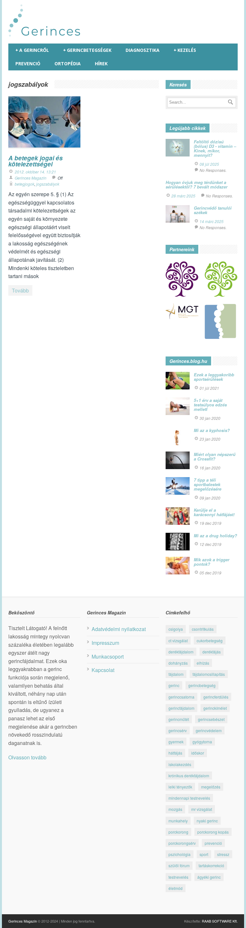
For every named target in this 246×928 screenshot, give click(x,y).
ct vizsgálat (178, 640)
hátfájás (175, 753)
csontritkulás (203, 629)
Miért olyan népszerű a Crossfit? (214, 456)
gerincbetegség (202, 685)
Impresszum (105, 642)
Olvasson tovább (27, 757)
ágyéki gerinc (209, 877)
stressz (223, 854)
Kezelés (185, 50)
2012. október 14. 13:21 (35, 171)
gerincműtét (178, 719)
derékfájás (211, 651)
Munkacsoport (108, 656)
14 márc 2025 (212, 221)
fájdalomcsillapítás (209, 674)
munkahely (178, 820)
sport (204, 854)
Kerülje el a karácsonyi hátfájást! (214, 512)
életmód (175, 888)
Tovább (20, 290)
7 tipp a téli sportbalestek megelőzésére (207, 484)
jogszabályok (47, 184)
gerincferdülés (215, 697)
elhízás (203, 663)
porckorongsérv (182, 843)
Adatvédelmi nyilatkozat (119, 629)
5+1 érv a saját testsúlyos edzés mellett (210, 404)
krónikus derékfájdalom (188, 775)
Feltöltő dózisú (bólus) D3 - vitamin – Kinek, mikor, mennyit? (215, 148)
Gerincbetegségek (87, 50)
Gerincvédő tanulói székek (213, 210)
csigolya (175, 629)
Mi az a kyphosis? (212, 430)
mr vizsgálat (201, 809)
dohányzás (178, 663)
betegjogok (24, 184)
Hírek (101, 63)
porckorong (178, 832)
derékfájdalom (180, 651)
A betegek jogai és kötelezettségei (35, 161)
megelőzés (210, 786)
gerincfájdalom (181, 708)
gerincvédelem (209, 730)
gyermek (176, 741)
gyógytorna (202, 741)
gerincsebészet (211, 719)
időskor (197, 753)
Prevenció (27, 63)
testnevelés (178, 877)
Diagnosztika (143, 50)
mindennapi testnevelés (189, 798)
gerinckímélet (215, 708)
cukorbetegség (210, 640)
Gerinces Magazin (30, 177)
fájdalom (176, 674)
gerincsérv (177, 730)
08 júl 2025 (209, 164)
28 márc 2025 (183, 195)
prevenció (213, 843)
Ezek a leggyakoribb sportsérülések (214, 377)
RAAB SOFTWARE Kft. (220, 921)
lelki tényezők (180, 786)
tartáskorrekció (211, 865)
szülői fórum (179, 865)
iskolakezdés (179, 764)
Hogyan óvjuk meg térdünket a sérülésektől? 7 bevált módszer (196, 184)
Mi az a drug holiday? (215, 535)
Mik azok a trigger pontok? (211, 561)
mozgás (175, 809)
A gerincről (32, 50)
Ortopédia (67, 63)
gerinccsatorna (181, 697)
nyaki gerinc (207, 820)
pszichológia (179, 854)
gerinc (173, 685)
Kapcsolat (103, 670)
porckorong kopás (213, 832)
